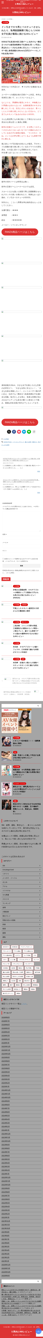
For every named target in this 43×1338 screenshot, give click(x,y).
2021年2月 (5, 1257)
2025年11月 (6, 1050)
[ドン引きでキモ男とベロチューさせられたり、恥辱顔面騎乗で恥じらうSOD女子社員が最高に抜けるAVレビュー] (24, 432)
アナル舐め (17, 951)
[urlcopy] (34, 432)
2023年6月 (6, 1156)
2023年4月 (6, 1163)
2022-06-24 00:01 (8, 484)
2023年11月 (6, 1137)
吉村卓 (13, 968)
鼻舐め (18, 993)
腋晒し (5, 985)
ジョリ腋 (12, 959)
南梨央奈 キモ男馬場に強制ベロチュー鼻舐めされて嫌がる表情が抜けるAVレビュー (26, 772)
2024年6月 (6, 1112)
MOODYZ (6, 947)
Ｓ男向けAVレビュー (24, 4)
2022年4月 (6, 1206)
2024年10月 (6, 1097)
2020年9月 (6, 1276)
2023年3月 (6, 1166)
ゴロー (5, 959)
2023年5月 (6, 1159)
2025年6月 (6, 1068)
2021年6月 (5, 1243)
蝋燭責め (35, 985)
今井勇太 (5, 968)
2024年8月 (6, 1105)
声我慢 (38, 968)
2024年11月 (6, 1094)
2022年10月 (6, 1185)
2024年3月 (6, 1123)
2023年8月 (6, 1148)
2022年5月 (6, 1203)
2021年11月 (6, 1225)
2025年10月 (6, 1054)
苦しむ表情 (26, 985)
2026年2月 (6, 1039)
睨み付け (27, 980)
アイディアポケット (26, 947)
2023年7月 (6, 1152)
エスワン (17, 955)
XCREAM (14, 947)
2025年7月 (6, 1065)
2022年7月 (6, 1196)
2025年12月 (6, 1046)
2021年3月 (5, 1254)
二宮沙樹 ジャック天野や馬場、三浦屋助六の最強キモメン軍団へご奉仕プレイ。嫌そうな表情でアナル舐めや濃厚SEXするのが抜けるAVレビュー (25, 631)
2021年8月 (5, 1236)
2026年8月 (6, 1017)
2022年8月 (6, 1192)
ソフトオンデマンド (18, 442)
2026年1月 (5, 1043)
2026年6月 (6, 1025)
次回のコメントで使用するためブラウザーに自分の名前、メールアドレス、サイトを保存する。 (20, 560)
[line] (29, 432)
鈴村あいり (17, 989)
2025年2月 (6, 1083)
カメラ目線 (27, 955)
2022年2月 (6, 1214)
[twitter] (9, 432)
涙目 (20, 980)
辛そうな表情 (7, 989)
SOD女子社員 (8, 442)
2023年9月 (6, 1145)
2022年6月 (6, 1199)
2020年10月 (6, 1272)
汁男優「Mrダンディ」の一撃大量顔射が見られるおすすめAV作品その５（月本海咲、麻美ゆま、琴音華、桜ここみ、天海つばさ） (21, 1312)
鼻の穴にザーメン (8, 993)
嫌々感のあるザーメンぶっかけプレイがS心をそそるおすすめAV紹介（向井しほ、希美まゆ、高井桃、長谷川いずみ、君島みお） (21, 1296)
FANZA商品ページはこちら (20, 232)
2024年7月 (6, 1108)
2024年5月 (6, 1116)
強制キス (34, 442)
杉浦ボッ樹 (29, 976)
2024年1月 (5, 1130)
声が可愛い (29, 968)
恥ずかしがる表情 (18, 976)
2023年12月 (6, 1134)
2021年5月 (5, 1246)
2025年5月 (6, 1072)
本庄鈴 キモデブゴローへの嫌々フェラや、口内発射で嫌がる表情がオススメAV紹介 (25, 649)
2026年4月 (6, 1032)
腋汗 (11, 985)
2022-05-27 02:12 (8, 463)
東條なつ (5, 980)
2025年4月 (6, 1076)
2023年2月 (6, 1170)
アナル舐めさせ (28, 951)
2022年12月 (6, 1177)
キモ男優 (6, 439)
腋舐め (18, 985)
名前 (4, 534)
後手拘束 (37, 972)
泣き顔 (13, 980)
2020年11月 (6, 1268)
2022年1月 (5, 1217)
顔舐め (33, 989)
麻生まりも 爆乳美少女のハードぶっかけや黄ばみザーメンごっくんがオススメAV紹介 (26, 789)
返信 (38, 471)
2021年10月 (6, 1228)
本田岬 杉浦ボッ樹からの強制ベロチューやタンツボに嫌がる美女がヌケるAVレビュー (25, 665)
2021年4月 (5, 1250)
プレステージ (29, 964)
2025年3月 (6, 1079)
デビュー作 (6, 964)
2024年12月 (6, 1090)
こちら (24, 1004)
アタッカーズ (7, 951)
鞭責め (26, 989)
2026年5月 (6, 1028)
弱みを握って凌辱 (18, 972)
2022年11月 (6, 1181)
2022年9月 (6, 1188)
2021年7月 (5, 1239)
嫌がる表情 (28, 442)
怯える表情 (6, 976)
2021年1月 (5, 1261)
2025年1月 (5, 1086)
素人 (34, 980)
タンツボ (36, 959)
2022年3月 (6, 1210)
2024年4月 (6, 1119)
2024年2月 (6, 1126)
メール (5, 542)
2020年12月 (6, 1265)
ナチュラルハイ (17, 964)
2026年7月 (6, 1021)
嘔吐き (20, 968)
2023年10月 (6, 1141)
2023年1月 (5, 1174)
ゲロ (35, 955)
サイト (4, 550)
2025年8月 (6, 1061)
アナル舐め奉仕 (7, 955)
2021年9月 (5, 1232)
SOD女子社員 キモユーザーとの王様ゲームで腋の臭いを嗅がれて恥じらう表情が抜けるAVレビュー (21, 459)
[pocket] (19, 432)
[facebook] (14, 432)
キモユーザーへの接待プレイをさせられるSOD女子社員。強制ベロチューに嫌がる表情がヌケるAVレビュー (21, 480)
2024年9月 (6, 1101)
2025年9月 (6, 1057)
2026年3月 (6, 1036)
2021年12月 (6, 1221)
